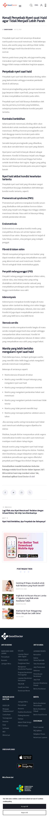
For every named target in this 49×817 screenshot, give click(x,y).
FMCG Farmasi (23, 726)
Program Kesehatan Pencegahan (25, 673)
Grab (4, 725)
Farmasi (20, 719)
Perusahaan (5, 657)
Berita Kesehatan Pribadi (39, 710)
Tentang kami (7, 718)
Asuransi (4, 660)
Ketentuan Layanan (40, 737)
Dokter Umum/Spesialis (39, 659)
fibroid (5, 264)
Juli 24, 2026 (19, 616)
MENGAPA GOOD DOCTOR (8, 698)
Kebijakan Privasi (39, 734)
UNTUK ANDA (38, 645)
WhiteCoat (6, 735)
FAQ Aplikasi (37, 730)
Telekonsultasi (23, 660)
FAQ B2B (21, 684)
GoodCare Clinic (23, 687)
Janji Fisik (36, 680)
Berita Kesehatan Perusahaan (39, 704)
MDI (4, 732)
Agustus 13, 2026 (21, 589)
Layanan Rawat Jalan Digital (23, 655)
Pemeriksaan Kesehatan (37, 675)
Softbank (6, 728)
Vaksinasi (36, 670)
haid (22, 38)
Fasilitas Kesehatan (24, 712)
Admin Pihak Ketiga (24, 722)
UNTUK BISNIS (6, 645)
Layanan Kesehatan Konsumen (25, 679)
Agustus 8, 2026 (21, 604)
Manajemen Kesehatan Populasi (25, 668)
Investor (5, 721)
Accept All (24, 806)
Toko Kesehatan (39, 664)
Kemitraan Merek (24, 691)
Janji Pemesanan (39, 667)
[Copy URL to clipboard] (30, 492)
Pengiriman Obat (24, 663)
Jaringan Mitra (6, 664)
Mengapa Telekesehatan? (8, 710)
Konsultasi (37, 654)
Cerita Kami (6, 715)
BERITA (36, 697)
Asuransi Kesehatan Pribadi (40, 684)
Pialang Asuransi (23, 715)
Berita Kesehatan (39, 689)
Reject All (24, 813)
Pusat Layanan (38, 727)
